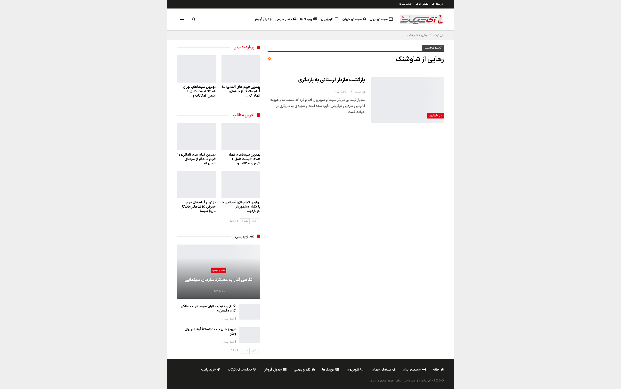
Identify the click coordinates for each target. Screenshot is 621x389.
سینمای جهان (352, 19)
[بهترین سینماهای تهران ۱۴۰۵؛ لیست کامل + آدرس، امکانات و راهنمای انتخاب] (196, 69)
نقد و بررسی (283, 19)
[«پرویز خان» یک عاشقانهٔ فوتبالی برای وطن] (249, 335)
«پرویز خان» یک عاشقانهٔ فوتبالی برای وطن (210, 331)
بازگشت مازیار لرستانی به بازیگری (331, 80)
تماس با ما (422, 4)
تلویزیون (327, 19)
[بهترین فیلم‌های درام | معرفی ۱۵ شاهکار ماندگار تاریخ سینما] (196, 184)
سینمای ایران (379, 19)
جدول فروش (262, 19)
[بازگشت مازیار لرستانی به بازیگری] (407, 100)
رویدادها (306, 19)
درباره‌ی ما (437, 4)
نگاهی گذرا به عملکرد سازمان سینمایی (219, 280)
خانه (436, 369)
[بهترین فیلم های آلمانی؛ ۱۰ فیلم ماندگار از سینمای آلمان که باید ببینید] (240, 69)
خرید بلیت (405, 4)
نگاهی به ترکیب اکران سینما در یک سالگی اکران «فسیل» (208, 308)
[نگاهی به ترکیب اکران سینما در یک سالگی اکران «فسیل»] (249, 312)
